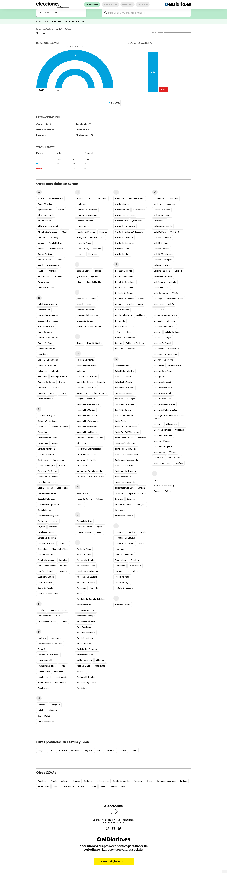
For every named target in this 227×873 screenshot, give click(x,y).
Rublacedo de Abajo (135, 343)
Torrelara (135, 560)
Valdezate (158, 204)
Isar (79, 282)
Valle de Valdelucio (162, 265)
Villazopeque (159, 452)
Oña (99, 532)
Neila (80, 504)
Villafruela (158, 321)
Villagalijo (171, 321)
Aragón (54, 781)
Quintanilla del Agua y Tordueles (129, 232)
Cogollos (63, 560)
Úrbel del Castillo (122, 604)
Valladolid (111, 750)
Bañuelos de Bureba (47, 365)
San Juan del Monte (123, 393)
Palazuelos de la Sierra (87, 577)
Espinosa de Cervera (58, 610)
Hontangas (81, 204)
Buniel (52, 393)
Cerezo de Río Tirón (47, 538)
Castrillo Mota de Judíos (48, 515)
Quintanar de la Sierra (125, 215)
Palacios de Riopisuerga (87, 571)
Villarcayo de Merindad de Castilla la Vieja (169, 417)
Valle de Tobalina (161, 248)
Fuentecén (58, 671)
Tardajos (131, 532)
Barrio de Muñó (45, 332)
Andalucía (42, 781)
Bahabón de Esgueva (47, 304)
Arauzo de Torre (45, 260)
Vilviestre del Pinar (162, 463)
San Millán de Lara (123, 410)
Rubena (118, 343)
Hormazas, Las (83, 226)
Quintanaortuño (122, 209)
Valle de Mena (160, 232)
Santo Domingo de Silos (126, 482)
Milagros (80, 438)
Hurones (80, 254)
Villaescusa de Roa (175, 298)
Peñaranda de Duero (86, 632)
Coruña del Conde (46, 571)
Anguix (41, 243)
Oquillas (99, 527)
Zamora (122, 750)
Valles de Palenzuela (163, 276)
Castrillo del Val (44, 510)
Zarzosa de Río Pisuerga (164, 485)
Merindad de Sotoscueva (88, 421)
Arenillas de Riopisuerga (48, 265)
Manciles (80, 388)
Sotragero (140, 504)
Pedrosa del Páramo (86, 621)
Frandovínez (55, 638)
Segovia (88, 750)
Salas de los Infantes (124, 371)
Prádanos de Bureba (86, 677)
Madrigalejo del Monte (87, 365)
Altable (65, 232)
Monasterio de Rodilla (86, 460)
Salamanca (75, 750)
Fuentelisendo (61, 677)
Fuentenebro (60, 682)
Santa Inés (141, 438)
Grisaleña (53, 710)
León (52, 750)
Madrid (93, 786)
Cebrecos (53, 527)
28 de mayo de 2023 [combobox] (48, 13)
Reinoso (142, 298)
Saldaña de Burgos (123, 376)
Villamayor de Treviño (163, 360)
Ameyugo (55, 237)
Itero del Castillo (94, 282)
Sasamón (119, 493)
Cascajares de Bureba (47, 471)
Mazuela (92, 388)
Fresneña (42, 649)
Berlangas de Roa (59, 376)
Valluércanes (159, 282)
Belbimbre (42, 371)
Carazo (55, 443)
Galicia (56, 786)
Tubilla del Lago (122, 582)
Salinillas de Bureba (123, 382)
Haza (91, 198)
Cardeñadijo (43, 460)
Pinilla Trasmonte (84, 660)
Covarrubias (63, 571)
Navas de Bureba (84, 499)
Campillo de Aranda (59, 426)
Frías (63, 666)
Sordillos (131, 499)
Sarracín (141, 488)
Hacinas (80, 198)
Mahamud (81, 371)
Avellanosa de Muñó (47, 287)
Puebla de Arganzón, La (87, 682)
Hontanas (102, 198)
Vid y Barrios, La (161, 293)
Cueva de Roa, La (45, 588)
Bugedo (41, 393)
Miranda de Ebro (95, 438)
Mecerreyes (82, 393)
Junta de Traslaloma (85, 310)
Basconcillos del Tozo (48, 349)
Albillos (61, 209)
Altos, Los (42, 237)
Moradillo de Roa (96, 477)
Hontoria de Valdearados (88, 215)
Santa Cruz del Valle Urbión (127, 432)
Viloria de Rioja (173, 458)
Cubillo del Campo (46, 577)
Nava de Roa (82, 493)
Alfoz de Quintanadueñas (49, 226)
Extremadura (43, 786)
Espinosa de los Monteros (49, 616)
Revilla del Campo (135, 304)
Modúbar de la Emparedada (89, 449)
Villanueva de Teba (162, 399)
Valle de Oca (175, 232)
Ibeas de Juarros (84, 271)
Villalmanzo (173, 349)
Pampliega (81, 588)
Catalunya (138, 781)
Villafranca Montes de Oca (165, 315)
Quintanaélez (137, 221)
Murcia (114, 786)
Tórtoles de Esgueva (124, 588)
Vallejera (178, 271)
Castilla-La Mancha (121, 781)
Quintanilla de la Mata (125, 226)
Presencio (81, 671)
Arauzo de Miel (56, 248)
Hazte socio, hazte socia (113, 861)
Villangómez (159, 376)
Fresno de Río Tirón (47, 666)
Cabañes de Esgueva (47, 415)
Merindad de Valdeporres (88, 426)
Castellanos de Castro (47, 482)
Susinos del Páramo (124, 515)
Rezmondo (120, 321)
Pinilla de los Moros (86, 655)
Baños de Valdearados (48, 360)
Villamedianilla (174, 365)
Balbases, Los (44, 310)
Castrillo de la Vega (46, 499)
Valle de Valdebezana (163, 254)
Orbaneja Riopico (84, 532)
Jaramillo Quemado (85, 304)
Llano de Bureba (94, 343)
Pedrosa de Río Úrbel (86, 610)
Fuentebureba (44, 671)
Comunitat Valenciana (166, 781)
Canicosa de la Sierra (47, 438)
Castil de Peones (45, 488)
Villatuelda (179, 430)
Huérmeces (93, 254)
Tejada (143, 532)
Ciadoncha (63, 543)
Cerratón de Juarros (46, 543)
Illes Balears (69, 786)
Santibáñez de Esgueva (125, 471)
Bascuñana (43, 354)
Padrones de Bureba (86, 560)
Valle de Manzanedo (163, 226)
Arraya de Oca (44, 276)
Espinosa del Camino (47, 621)
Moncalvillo (82, 465)
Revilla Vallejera (122, 310)
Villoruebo (158, 458)
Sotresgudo (120, 510)
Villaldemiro (159, 349)
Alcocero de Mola (46, 215)
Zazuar (157, 491)
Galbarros (42, 705)
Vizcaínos (178, 463)
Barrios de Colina (45, 343)
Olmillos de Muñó (84, 527)
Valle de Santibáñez (162, 237)
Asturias (64, 781)
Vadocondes (159, 198)
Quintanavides (121, 221)
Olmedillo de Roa (84, 521)
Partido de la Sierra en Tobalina (91, 599)
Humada (97, 248)
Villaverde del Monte (163, 435)
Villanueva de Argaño (163, 382)
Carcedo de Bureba (46, 449)
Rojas (129, 332)
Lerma (80, 343)
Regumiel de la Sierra (124, 298)
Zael (157, 480)
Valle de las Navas (162, 215)
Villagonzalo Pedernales (164, 326)
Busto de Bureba (45, 399)
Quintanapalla (139, 209)
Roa (118, 332)
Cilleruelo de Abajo (60, 549)
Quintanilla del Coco (124, 237)
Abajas (41, 198)
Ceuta (149, 781)
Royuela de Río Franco (125, 337)
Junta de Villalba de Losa (87, 315)
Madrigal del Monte (85, 360)
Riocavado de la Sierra (125, 326)
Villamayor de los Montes (165, 354)
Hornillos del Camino (86, 232)
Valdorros (171, 204)
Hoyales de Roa (97, 237)
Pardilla (80, 593)
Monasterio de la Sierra (87, 454)
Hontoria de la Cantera (87, 209)
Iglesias (94, 276)
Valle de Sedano (161, 243)
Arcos (59, 260)
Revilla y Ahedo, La (123, 315)
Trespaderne (133, 571)
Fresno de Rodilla (45, 660)
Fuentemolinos (44, 682)
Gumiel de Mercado (46, 721)
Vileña (175, 293)
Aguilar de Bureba (46, 209)
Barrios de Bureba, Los (48, 337)
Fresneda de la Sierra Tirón (50, 643)
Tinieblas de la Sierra (124, 543)
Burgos (63, 393)
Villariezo (158, 424)
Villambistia (159, 365)
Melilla (103, 786)
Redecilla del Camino (124, 287)
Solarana (119, 499)
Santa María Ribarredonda (126, 460)
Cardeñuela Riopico (46, 465)
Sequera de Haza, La (137, 493)
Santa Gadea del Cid (124, 438)
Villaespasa (159, 310)
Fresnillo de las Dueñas (48, 655)
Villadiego (158, 298)
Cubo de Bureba (45, 582)
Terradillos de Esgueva (125, 538)
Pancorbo (94, 588)
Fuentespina (43, 688)
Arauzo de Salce (45, 254)
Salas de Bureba (122, 365)
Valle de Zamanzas (162, 271)
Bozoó (62, 382)
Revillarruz (140, 315)
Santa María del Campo (125, 443)
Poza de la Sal (83, 666)
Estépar (64, 621)
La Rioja (81, 786)
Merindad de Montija (86, 410)
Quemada (119, 198)
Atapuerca (59, 276)
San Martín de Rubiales (125, 404)
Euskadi (183, 781)
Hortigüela (81, 237)
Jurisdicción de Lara (85, 321)
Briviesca (56, 388)
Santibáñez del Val (123, 477)
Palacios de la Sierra (86, 566)
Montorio (81, 477)
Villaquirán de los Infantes (165, 410)
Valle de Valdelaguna (163, 260)
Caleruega (42, 426)
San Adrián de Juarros (124, 388)
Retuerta (119, 304)
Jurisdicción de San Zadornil (89, 326)
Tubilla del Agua (122, 577)
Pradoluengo (99, 666)
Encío (41, 610)
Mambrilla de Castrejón (87, 376)
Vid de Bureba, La (161, 287)
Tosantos (119, 571)
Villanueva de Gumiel (163, 393)
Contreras (64, 566)
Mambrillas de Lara (85, 382)
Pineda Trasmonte (85, 643)
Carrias (62, 465)
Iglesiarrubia (82, 276)
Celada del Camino (46, 532)
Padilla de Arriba (84, 554)
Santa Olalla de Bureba (125, 465)
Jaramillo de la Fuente (86, 298)
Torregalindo (120, 560)
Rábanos (131, 349)
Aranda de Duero (56, 243)
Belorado (55, 371)
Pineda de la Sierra (85, 638)
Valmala (172, 282)
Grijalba (41, 710)
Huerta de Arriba (84, 243)
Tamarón (119, 532)
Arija (41, 271)
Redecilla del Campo (124, 293)
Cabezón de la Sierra (47, 421)
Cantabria (88, 781)
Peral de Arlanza (84, 627)
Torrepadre (120, 566)
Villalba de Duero (172, 332)
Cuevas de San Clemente (49, 593)
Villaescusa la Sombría (164, 304)
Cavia (54, 521)
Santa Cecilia (120, 421)
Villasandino (171, 424)
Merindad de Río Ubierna (87, 415)
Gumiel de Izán (44, 716)
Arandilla (42, 248)
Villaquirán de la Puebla (164, 404)
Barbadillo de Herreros (48, 315)
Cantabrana (43, 443)
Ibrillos (98, 271)
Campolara (42, 432)
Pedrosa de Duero (85, 604)
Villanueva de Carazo (163, 388)
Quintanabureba (122, 204)
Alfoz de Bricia (44, 221)
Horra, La (103, 232)
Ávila (133, 750)
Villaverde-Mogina (162, 441)
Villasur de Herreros (162, 430)
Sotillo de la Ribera (123, 504)
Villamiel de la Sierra (163, 371)
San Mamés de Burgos (125, 399)
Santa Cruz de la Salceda (126, 426)
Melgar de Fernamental (87, 399)
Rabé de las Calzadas (124, 276)
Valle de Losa (160, 221)
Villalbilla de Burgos (162, 337)
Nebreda (99, 499)
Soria (99, 750)
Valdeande (173, 198)
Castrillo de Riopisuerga (48, 504)
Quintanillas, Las (122, 254)
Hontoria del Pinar (85, 221)
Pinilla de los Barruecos (87, 649)
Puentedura (82, 688)
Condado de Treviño (47, 566)
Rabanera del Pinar (123, 271)
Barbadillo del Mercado (48, 321)
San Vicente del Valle (124, 415)
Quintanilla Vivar (122, 248)
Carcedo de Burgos (46, 454)
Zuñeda (167, 491)
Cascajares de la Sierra (48, 477)
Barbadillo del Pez (46, 326)
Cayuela (41, 527)
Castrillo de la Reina (47, 493)
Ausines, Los (43, 282)
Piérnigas (100, 660)
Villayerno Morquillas (163, 446)
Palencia (63, 750)
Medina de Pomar (99, 393)
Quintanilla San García (124, 243)
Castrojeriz (42, 521)
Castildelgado (63, 488)
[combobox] (148, 12)
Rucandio (119, 349)
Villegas (172, 452)
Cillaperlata (43, 549)
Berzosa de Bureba (46, 382)
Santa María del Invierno (126, 449)
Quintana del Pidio (136, 198)
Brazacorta (43, 388)
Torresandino (135, 566)
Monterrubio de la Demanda (89, 471)
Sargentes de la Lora (124, 488)
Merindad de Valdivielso (87, 432)
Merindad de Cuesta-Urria (88, 404)
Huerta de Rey (83, 248)
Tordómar (119, 549)
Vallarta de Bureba (162, 209)
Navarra (124, 786)
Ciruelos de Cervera (46, 560)
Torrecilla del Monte (124, 554)
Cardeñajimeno (59, 460)
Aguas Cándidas (45, 204)
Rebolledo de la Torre (125, 282)
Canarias (76, 781)
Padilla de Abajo (84, 549)
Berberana (42, 376)
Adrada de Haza (56, 198)
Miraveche (81, 443)
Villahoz (157, 332)
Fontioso (42, 638)
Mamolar (101, 382)
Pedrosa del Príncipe (86, 616)
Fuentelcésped (44, 677)
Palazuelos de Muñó (86, 582)
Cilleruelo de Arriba (46, 554)
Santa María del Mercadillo (127, 454)
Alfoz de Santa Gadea (47, 232)
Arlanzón (53, 271)
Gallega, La (55, 705)
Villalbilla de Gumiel (162, 343)
